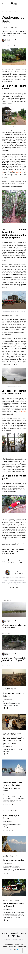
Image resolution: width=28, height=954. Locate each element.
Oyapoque (5, 553)
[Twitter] (17, 949)
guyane (21, 549)
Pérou (3, 176)
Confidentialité (12, 946)
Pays (15, 688)
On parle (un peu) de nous (12, 944)
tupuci (11, 553)
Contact (5, 946)
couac (16, 549)
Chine (4, 688)
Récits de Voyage (11, 11)
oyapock (17, 551)
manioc (11, 551)
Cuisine (5, 898)
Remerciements (22, 946)
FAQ (22, 944)
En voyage (10, 688)
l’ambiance (18, 172)
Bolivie (12, 733)
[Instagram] (14, 949)
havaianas (5, 551)
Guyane (12, 810)
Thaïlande (17, 900)
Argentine (6, 733)
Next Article (5, 633)
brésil (12, 549)
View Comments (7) (13, 594)
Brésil (3, 11)
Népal (11, 855)
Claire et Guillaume (10, 39)
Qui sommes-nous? (14, 943)
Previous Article (7, 600)
